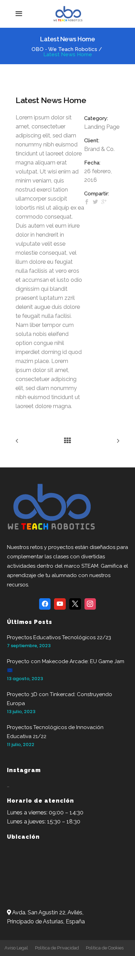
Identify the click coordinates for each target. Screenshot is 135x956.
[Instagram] (90, 604)
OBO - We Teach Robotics (64, 49)
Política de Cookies (105, 947)
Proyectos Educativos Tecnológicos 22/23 (59, 637)
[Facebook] (45, 604)
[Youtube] (60, 604)
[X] (75, 604)
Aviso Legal (16, 947)
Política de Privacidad (57, 947)
